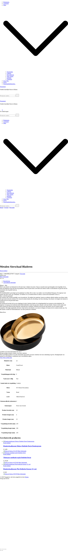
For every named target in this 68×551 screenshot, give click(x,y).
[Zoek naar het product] (17, 95)
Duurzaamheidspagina (9, 84)
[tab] (35, 281)
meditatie (9, 78)
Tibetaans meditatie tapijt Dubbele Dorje (17, 457)
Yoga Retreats (10, 75)
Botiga (27, 477)
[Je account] (1, 107)
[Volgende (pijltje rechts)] (2, 550)
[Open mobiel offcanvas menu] (0, 113)
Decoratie (12, 207)
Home (1, 207)
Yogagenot (3, 86)
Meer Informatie (4, 276)
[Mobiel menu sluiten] (0, 117)
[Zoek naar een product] (1, 93)
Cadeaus (9, 73)
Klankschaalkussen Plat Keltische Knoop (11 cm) (20, 469)
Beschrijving (6, 281)
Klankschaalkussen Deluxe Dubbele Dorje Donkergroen (22, 446)
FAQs (5, 82)
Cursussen (6, 3)
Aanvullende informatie (9, 282)
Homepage (6, 2)
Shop (4, 5)
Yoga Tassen (10, 76)
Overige (6, 207)
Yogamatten (10, 72)
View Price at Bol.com (6, 357)
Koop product (3, 270)
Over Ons (6, 81)
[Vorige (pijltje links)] (0, 550)
